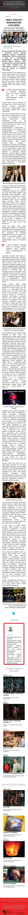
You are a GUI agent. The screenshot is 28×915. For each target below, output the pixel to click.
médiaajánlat (23, 899)
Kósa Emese (5, 755)
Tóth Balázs (13, 865)
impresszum (3, 900)
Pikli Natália (6, 730)
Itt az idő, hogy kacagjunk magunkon (13, 773)
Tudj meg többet (17, 9)
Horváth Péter (6, 865)
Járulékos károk (7, 858)
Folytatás (10, 9)
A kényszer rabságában (9, 883)
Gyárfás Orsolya (7, 789)
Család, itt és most (8, 748)
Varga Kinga (8, 16)
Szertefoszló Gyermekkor (10, 832)
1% (4, 899)
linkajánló (8, 899)
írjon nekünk (15, 899)
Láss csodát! (6, 807)
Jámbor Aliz (5, 703)
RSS (2, 899)
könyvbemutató (6, 108)
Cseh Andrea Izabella (8, 676)
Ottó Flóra (5, 814)
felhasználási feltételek (14, 900)
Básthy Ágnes (6, 840)
